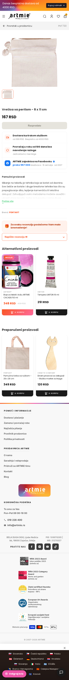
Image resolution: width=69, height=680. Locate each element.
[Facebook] (31, 546)
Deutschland (35, 659)
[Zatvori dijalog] (64, 647)
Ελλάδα (49, 664)
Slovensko (16, 654)
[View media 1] (7, 94)
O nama (8, 455)
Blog (6, 476)
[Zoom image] (32, 66)
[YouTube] (47, 546)
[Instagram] (39, 546)
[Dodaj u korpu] (17, 312)
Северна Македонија (48, 669)
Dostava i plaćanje (14, 417)
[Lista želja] (58, 16)
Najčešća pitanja (13, 428)
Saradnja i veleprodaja (16, 460)
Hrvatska (53, 659)
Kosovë (34, 674)
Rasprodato (34, 125)
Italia (35, 664)
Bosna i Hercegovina (20, 669)
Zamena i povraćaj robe (17, 423)
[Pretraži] (44, 16)
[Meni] (3, 16)
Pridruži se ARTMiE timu (17, 466)
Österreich (16, 659)
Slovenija (20, 664)
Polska (55, 654)
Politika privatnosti (14, 439)
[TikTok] (55, 546)
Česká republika (36, 654)
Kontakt (8, 471)
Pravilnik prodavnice (15, 433)
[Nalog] (51, 16)
